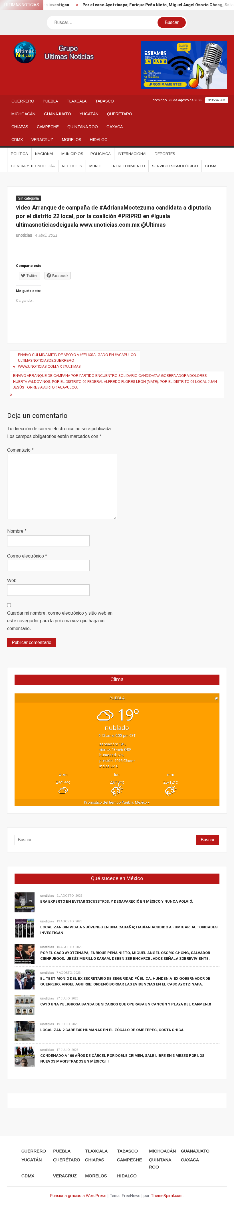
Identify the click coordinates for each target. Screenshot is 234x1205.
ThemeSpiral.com (166, 1195)
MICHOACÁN (23, 114)
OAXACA (114, 126)
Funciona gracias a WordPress (78, 1195)
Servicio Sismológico (175, 166)
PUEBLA (50, 101)
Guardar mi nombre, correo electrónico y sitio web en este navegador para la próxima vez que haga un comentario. (59, 621)
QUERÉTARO (119, 114)
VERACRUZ (42, 139)
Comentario (20, 450)
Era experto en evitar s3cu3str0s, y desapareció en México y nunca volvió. (116, 901)
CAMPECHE (48, 126)
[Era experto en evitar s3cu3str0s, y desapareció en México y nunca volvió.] (25, 902)
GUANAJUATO (57, 114)
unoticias (24, 235)
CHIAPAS (19, 126)
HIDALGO (99, 139)
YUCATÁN (89, 114)
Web (12, 580)
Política (19, 154)
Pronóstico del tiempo (117, 802)
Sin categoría (28, 198)
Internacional (133, 154)
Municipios (72, 154)
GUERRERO (22, 101)
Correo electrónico (27, 556)
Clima (211, 166)
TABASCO (104, 101)
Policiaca (100, 154)
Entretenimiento (128, 166)
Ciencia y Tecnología (33, 166)
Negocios (72, 166)
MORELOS (71, 139)
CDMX (17, 139)
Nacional (44, 154)
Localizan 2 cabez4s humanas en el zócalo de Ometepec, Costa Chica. (112, 1030)
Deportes (165, 154)
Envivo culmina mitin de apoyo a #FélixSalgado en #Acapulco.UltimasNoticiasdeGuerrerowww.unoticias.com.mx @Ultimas (77, 361)
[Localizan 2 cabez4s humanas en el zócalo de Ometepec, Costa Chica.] (25, 1030)
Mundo (96, 166)
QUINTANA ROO (82, 126)
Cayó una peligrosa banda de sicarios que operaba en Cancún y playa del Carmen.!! (125, 1004)
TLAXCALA (76, 101)
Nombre (17, 531)
